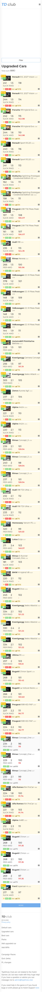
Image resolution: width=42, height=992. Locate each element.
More (21, 905)
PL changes (6, 962)
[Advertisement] (21, 36)
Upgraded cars (8, 931)
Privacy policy (6, 922)
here (37, 987)
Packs (4, 939)
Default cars (6, 927)
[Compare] (38, 89)
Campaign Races (9, 954)
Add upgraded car (9, 943)
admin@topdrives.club (24, 979)
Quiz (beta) (6, 958)
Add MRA (5, 947)
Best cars (5, 935)
